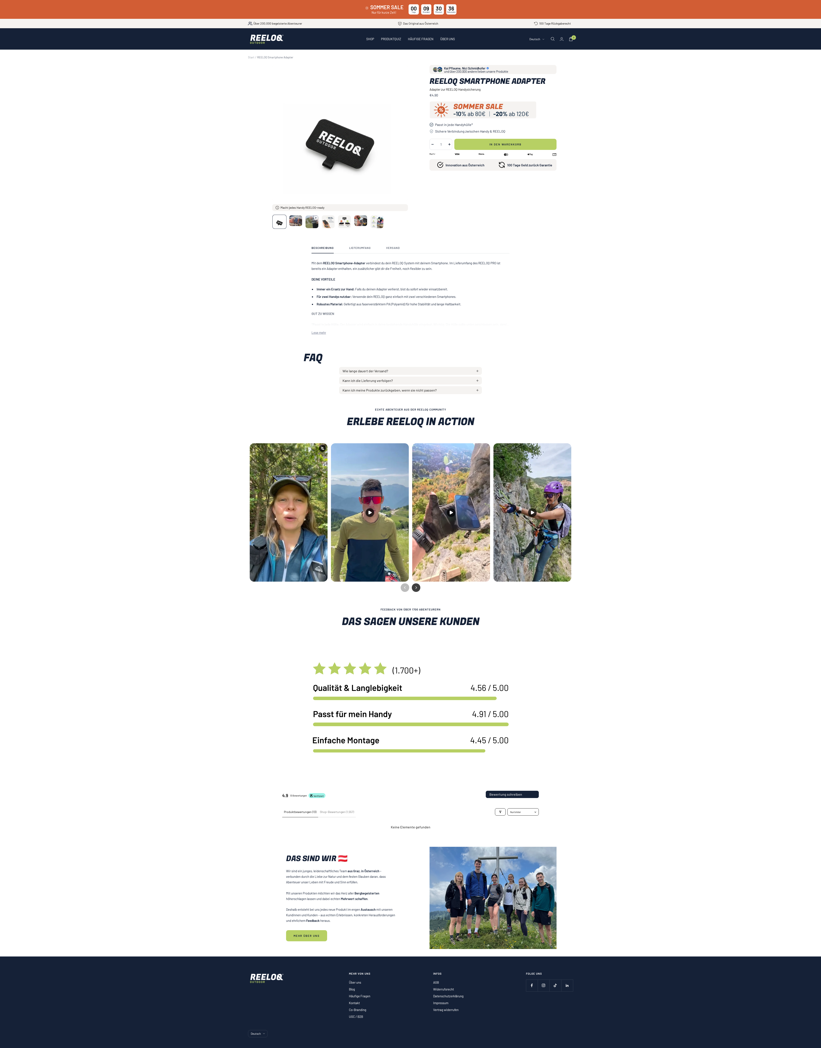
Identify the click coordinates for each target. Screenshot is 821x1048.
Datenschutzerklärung (448, 996)
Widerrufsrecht (443, 989)
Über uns (355, 982)
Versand (393, 248)
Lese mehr (319, 332)
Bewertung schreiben (505, 794)
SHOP (370, 39)
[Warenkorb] (571, 39)
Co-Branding (357, 1010)
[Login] (562, 39)
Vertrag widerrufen (446, 1010)
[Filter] (500, 812)
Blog (352, 989)
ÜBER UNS (447, 39)
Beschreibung (323, 248)
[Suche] (553, 39)
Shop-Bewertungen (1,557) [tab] (337, 812)
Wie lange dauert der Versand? (365, 371)
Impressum (440, 1003)
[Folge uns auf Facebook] (532, 985)
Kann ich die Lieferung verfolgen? (368, 380)
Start (251, 57)
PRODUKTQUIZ (391, 39)
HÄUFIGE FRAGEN (420, 39)
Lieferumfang (360, 248)
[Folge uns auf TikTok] (555, 985)
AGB (436, 982)
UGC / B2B (356, 1016)
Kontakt (354, 1003)
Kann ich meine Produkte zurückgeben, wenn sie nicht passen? (390, 390)
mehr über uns (307, 935)
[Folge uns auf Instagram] (543, 985)
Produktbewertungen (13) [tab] (300, 812)
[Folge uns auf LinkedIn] (567, 985)
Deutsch (534, 39)
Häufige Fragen (359, 996)
